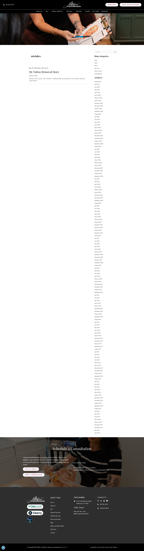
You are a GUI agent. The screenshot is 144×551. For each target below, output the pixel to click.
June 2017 (97, 354)
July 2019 (96, 295)
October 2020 (98, 260)
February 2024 (98, 163)
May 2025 (97, 122)
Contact (52, 533)
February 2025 (98, 130)
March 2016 (97, 392)
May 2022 (97, 211)
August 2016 (97, 379)
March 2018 (97, 333)
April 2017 (97, 360)
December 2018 (98, 308)
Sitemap (115, 547)
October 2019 (98, 290)
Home (52, 502)
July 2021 (96, 238)
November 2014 (98, 427)
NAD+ (96, 63)
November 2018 (98, 311)
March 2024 (97, 160)
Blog (30, 68)
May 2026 (97, 90)
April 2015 (97, 417)
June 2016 (97, 384)
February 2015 (98, 422)
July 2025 (96, 117)
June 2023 (97, 181)
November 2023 (98, 171)
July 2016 (96, 381)
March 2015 (97, 419)
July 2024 (96, 149)
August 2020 (97, 265)
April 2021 (97, 246)
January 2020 (97, 281)
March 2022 (97, 217)
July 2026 (96, 84)
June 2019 (97, 298)
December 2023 (98, 168)
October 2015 (98, 403)
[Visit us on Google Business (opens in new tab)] (104, 501)
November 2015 (98, 400)
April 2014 (97, 433)
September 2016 (98, 376)
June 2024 (97, 152)
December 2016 (98, 368)
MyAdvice (64, 547)
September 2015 (98, 406)
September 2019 (98, 292)
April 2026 (97, 92)
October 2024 (98, 141)
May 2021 (97, 244)
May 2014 (97, 430)
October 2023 (98, 173)
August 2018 (97, 319)
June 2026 (97, 87)
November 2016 (98, 371)
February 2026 (98, 98)
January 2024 (97, 165)
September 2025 (98, 111)
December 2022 (98, 195)
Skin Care (96, 68)
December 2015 (98, 398)
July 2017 (96, 352)
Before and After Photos (57, 526)
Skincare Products (55, 519)
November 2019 (98, 287)
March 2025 (97, 127)
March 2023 (97, 187)
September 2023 (98, 176)
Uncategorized (98, 74)
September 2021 (98, 233)
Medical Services (55, 512)
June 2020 (97, 271)
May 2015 (97, 414)
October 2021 (98, 230)
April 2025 (97, 125)
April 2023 (97, 184)
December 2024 (98, 136)
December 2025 (98, 103)
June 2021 (97, 241)
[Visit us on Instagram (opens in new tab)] (101, 501)
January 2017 (97, 365)
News (95, 66)
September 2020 (98, 263)
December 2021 (98, 225)
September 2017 (98, 346)
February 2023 (98, 190)
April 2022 (97, 214)
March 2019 (97, 303)
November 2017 (98, 341)
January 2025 (97, 133)
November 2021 (98, 227)
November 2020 (98, 257)
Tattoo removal (44, 68)
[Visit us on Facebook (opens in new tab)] (98, 501)
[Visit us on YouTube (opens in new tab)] (107, 501)
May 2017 (97, 357)
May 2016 (97, 387)
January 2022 (97, 222)
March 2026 (97, 95)
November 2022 (98, 198)
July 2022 (96, 206)
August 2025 (97, 114)
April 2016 (97, 390)
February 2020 (98, 279)
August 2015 (97, 408)
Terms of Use (109, 547)
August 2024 (97, 146)
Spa (51, 509)
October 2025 (98, 109)
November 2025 (98, 106)
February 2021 (98, 252)
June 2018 (97, 325)
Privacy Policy (101, 547)
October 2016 (98, 373)
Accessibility (93, 547)
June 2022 (97, 208)
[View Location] (75, 501)
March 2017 (97, 363)
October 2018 (98, 314)
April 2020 (97, 276)
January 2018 (97, 335)
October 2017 (98, 344)
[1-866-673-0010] (103, 508)
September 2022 (98, 200)
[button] (111, 4)
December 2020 (98, 254)
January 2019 (97, 306)
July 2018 (96, 322)
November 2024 (98, 138)
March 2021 (97, 249)
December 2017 (98, 338)
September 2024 (98, 144)
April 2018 (97, 330)
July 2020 (96, 268)
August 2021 (97, 236)
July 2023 (96, 179)
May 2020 (97, 273)
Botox (95, 60)
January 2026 (97, 100)
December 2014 (98, 425)
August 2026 (97, 81)
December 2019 (98, 284)
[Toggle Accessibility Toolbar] (3, 547)
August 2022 (97, 203)
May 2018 (97, 327)
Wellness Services (55, 516)
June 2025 (97, 119)
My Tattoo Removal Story (44, 72)
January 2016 (97, 395)
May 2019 (97, 300)
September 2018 (98, 317)
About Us (53, 506)
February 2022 (98, 219)
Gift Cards (53, 529)
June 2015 (97, 411)
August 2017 (97, 349)
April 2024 (97, 157)
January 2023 (97, 192)
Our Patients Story (36, 68)
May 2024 (97, 154)
